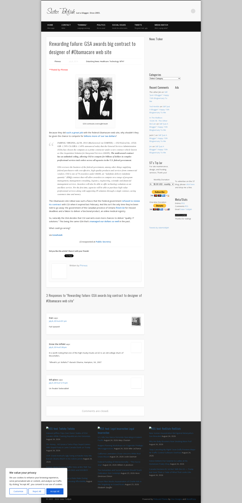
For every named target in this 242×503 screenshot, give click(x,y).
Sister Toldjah (186, 209)
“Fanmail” (83, 26)
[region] (36, 482)
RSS (183, 203)
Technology (114, 61)
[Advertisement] (185, 132)
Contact (66, 26)
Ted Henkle (154, 106)
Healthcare (104, 61)
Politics (101, 26)
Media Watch (161, 26)
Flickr (181, 11)
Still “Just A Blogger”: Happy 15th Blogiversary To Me (159, 109)
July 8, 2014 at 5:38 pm (58, 347)
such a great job (74, 132)
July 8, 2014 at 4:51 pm (58, 321)
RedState (176, 428)
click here (190, 184)
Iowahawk (57, 235)
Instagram (187, 11)
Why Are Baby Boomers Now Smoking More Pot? (170, 441)
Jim (150, 146)
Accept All (54, 491)
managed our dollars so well (104, 221)
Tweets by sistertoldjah (159, 227)
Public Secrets (103, 241)
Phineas (58, 61)
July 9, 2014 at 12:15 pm (58, 383)
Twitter (169, 11)
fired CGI (120, 207)
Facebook (164, 11)
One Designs (176, 499)
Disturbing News (92, 61)
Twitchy (71, 428)
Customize (18, 491)
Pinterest (175, 11)
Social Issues (120, 26)
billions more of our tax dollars (100, 136)
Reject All (37, 491)
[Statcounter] (181, 215)
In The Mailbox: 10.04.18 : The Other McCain (158, 120)
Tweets (141, 26)
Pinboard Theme (160, 499)
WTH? (122, 61)
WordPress (191, 499)
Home (51, 26)
